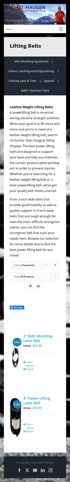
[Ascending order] (55, 265)
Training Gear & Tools (22, 81)
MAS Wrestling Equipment (31, 61)
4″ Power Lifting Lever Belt (36, 400)
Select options (30, 363)
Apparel (49, 81)
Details (30, 369)
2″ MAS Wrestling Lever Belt (37, 338)
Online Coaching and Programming (31, 71)
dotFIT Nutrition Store (35, 90)
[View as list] (38, 286)
